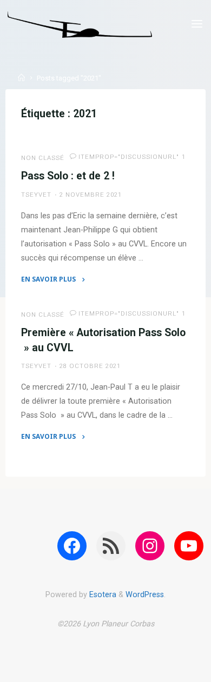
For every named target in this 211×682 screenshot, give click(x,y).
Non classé (42, 158)
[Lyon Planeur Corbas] (80, 24)
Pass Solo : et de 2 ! (68, 176)
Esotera (101, 594)
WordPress (145, 594)
